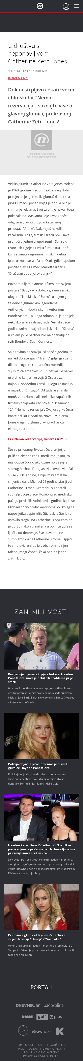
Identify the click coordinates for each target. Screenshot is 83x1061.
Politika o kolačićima (41, 1052)
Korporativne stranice (41, 1056)
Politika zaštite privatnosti (41, 1048)
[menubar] (66, 7)
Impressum (25, 1045)
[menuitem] (66, 6)
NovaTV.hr (42, 6)
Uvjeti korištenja (52, 1045)
